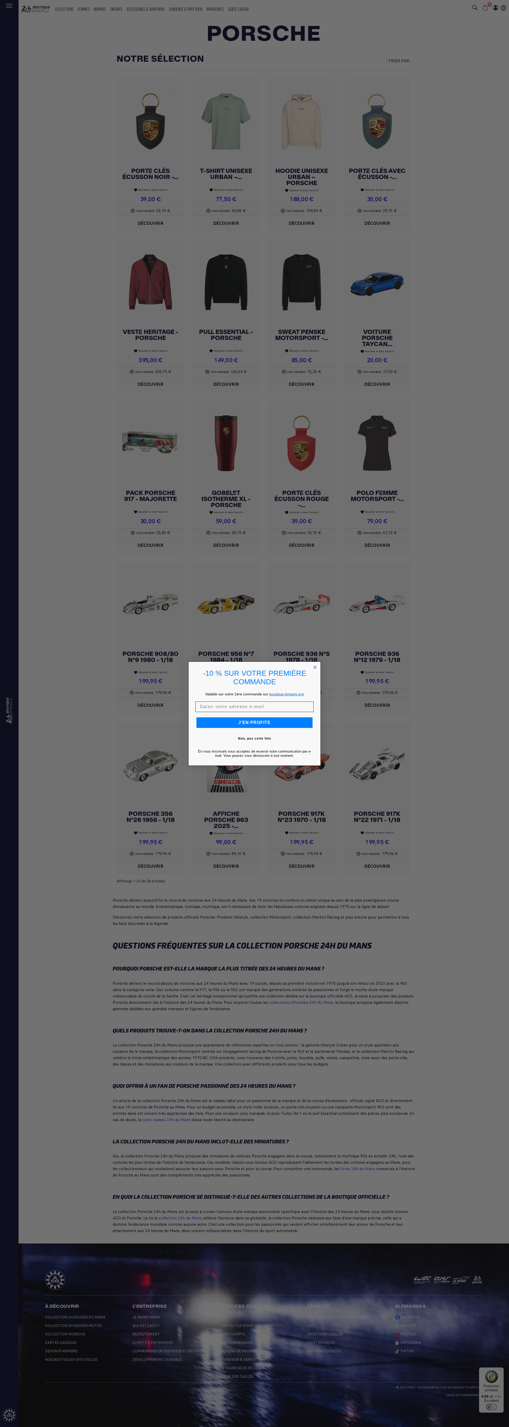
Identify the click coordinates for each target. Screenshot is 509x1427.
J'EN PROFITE (254, 722)
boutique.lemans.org (286, 694)
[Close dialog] (315, 667)
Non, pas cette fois (254, 738)
